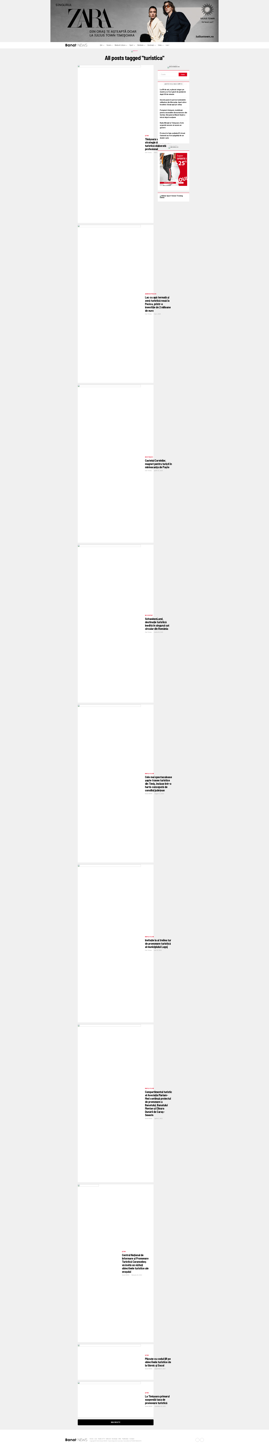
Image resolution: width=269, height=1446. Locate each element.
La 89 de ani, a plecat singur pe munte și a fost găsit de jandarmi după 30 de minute (173, 92)
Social (109, 45)
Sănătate (140, 45)
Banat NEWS (148, 793)
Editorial (108, 1439)
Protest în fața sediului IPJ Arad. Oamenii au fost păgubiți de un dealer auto (172, 135)
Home (91, 1439)
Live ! (167, 45)
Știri (101, 45)
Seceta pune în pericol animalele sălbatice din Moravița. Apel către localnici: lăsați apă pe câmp (173, 102)
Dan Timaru (148, 152)
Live (95, 1439)
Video (160, 45)
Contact (131, 1439)
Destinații (151, 45)
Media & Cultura (120, 45)
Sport (131, 45)
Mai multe (115, 1422)
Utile (119, 1439)
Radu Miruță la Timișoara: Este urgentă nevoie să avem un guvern (172, 125)
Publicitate (125, 1439)
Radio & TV (101, 1439)
